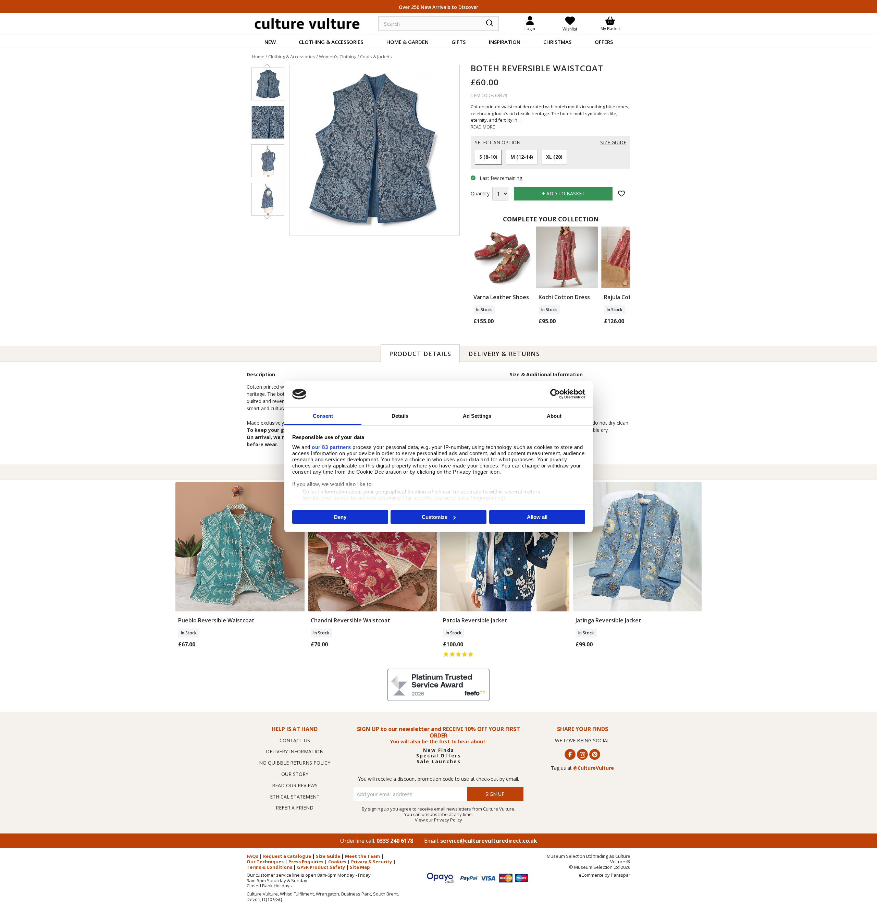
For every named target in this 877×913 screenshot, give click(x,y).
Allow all (537, 517)
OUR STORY (294, 774)
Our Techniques (265, 862)
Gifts (459, 41)
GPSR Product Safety (321, 867)
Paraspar (620, 875)
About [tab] (554, 415)
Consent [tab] (323, 415)
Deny (340, 517)
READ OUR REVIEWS (295, 785)
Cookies (337, 862)
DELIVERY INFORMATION (294, 751)
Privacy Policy (448, 820)
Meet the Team (362, 856)
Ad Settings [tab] (477, 415)
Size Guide (328, 856)
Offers (604, 41)
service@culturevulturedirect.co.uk (488, 840)
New (270, 41)
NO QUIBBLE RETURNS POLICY (294, 762)
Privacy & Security (371, 862)
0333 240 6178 (394, 840)
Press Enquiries (305, 862)
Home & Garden (407, 41)
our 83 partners (331, 447)
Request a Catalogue (287, 856)
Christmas (557, 41)
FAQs (252, 856)
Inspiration (504, 41)
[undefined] (374, 150)
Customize (434, 517)
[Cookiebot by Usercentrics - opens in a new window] (555, 394)
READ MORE (483, 127)
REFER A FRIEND (294, 807)
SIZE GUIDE (613, 143)
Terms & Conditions (269, 867)
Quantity (480, 194)
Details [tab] (400, 415)
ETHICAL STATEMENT (295, 796)
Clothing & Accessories (331, 41)
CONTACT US (295, 740)
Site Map (360, 867)
